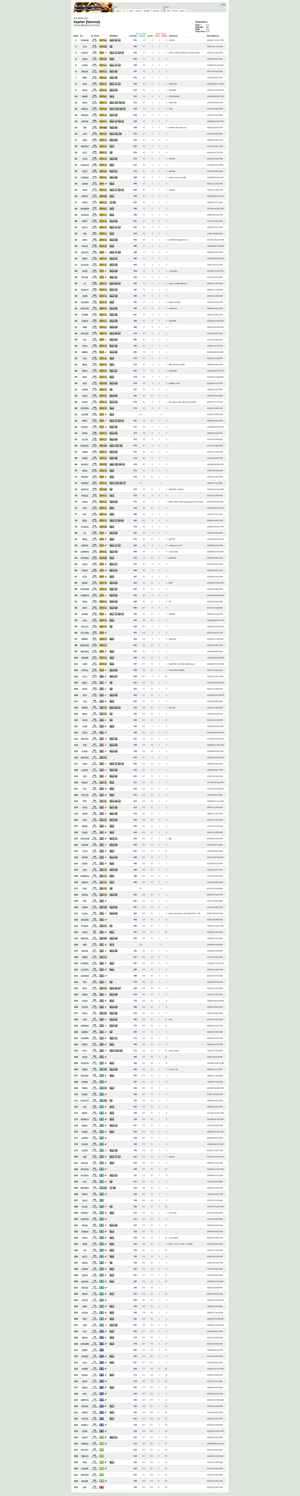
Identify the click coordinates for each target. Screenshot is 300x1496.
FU (85, 533)
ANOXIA (84, 1281)
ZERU (84, 258)
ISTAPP (85, 1144)
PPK (85, 801)
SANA (85, 564)
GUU (85, 383)
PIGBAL (84, 109)
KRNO (85, 907)
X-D (84, 1182)
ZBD (85, 1157)
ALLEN (85, 439)
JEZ (85, 776)
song (118, 11)
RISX (85, 1462)
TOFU (84, 764)
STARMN (85, 1038)
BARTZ (85, 196)
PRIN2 (85, 1088)
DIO (84, 901)
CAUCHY (85, 1100)
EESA (84, 471)
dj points (156, 11)
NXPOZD (85, 1475)
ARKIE (85, 389)
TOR (85, 745)
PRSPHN (85, 408)
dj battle (147, 11)
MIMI (85, 327)
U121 (84, 1362)
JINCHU (84, 882)
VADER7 (85, 483)
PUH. (84, 1051)
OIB (84, 233)
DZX (85, 358)
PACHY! (84, 1450)
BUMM (85, 315)
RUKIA (85, 1375)
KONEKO (85, 876)
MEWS (85, 708)
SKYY (84, 1256)
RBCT (85, 683)
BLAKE (85, 1481)
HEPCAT (85, 489)
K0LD (84, 346)
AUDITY (84, 53)
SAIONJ (84, 1356)
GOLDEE (85, 920)
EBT (85, 1319)
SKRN (85, 994)
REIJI (84, 396)
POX (85, 888)
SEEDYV (85, 290)
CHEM (85, 452)
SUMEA (84, 1032)
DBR (85, 1306)
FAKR (84, 90)
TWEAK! (85, 1456)
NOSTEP (85, 1076)
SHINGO (84, 1444)
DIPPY (85, 221)
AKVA (85, 1057)
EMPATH (85, 1400)
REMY (85, 1113)
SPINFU (84, 1138)
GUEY (85, 103)
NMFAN (84, 545)
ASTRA (85, 1313)
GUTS (84, 1381)
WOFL (85, 421)
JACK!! (85, 1300)
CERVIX (84, 121)
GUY (85, 1394)
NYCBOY (85, 1175)
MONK (85, 826)
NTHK (85, 433)
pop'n (182, 11)
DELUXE (85, 333)
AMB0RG (85, 1026)
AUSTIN (84, 414)
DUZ (85, 695)
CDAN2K (85, 558)
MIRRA (85, 352)
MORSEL (85, 938)
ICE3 (85, 820)
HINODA (85, 115)
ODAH (85, 1194)
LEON (84, 1431)
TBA (85, 982)
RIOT (85, 608)
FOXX (84, 807)
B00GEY (85, 464)
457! (85, 508)
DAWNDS (85, 552)
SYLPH (85, 1007)
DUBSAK (85, 446)
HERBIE (84, 658)
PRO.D (85, 246)
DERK (85, 1350)
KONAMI (85, 40)
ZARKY (85, 1412)
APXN (85, 202)
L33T (85, 134)
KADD (85, 1132)
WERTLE (85, 146)
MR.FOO (84, 739)
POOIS (85, 1150)
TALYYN (84, 795)
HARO (85, 402)
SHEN (85, 814)
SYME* (85, 1094)
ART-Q (85, 227)
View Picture (170, 539)
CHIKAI (85, 321)
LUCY (84, 676)
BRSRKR (85, 1188)
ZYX (85, 46)
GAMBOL (85, 963)
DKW (84, 1244)
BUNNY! (85, 1213)
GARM (85, 184)
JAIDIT (85, 1001)
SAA (85, 620)
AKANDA (85, 976)
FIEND (85, 957)
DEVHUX (85, 1169)
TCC (85, 789)
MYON (85, 857)
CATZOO (85, 969)
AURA (85, 502)
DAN (85, 84)
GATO (84, 171)
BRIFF (85, 1044)
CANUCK (85, 165)
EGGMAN (85, 209)
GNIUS (85, 1263)
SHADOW (84, 589)
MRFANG (85, 651)
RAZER (85, 614)
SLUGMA (85, 302)
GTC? (84, 152)
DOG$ (85, 832)
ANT (85, 1487)
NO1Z (84, 1013)
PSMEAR (85, 177)
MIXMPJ (84, 477)
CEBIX (85, 458)
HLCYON (85, 633)
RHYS (85, 371)
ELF (85, 1107)
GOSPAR (85, 1219)
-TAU (85, 701)
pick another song (81, 18)
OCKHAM (84, 839)
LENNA (85, 1269)
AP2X (84, 190)
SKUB (85, 1294)
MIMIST (85, 639)
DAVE (84, 689)
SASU (85, 59)
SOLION (84, 845)
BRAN (85, 1225)
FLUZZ (85, 1207)
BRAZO (84, 71)
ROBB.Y (84, 1425)
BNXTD (85, 1288)
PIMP (84, 78)
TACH (84, 720)
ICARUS (84, 926)
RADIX (85, 1082)
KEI (84, 340)
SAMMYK (85, 595)
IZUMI (84, 296)
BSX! (84, 988)
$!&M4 (85, 1369)
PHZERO (85, 1063)
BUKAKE (85, 308)
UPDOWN (84, 1344)
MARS (85, 1275)
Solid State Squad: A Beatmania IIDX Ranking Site (93, 7)
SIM (84, 127)
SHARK (84, 951)
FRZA (84, 601)
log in (223, 4)
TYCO (84, 851)
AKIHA (85, 570)
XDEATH (85, 252)
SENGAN (85, 757)
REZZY (85, 782)
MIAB (84, 364)
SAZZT (85, 1437)
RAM (85, 664)
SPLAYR (85, 626)
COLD (85, 932)
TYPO (84, 159)
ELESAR (85, 265)
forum (175, 11)
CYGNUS (85, 527)
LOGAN (84, 770)
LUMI (84, 726)
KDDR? (84, 427)
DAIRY (85, 863)
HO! (85, 1250)
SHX (85, 870)
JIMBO (85, 96)
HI (85, 283)
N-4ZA (85, 751)
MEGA (85, 1337)
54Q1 (84, 140)
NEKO (85, 1387)
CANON (84, 1468)
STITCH (84, 670)
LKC (85, 1331)
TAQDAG (85, 215)
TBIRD (85, 1069)
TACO (84, 732)
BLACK (84, 1163)
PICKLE (84, 495)
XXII (85, 1019)
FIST (85, 514)
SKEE (84, 539)
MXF (85, 945)
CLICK (85, 913)
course (138, 11)
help (168, 11)
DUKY (85, 714)
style (130, 11)
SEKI (85, 1325)
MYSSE (85, 277)
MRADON (84, 645)
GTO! (84, 577)
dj (124, 11)
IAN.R (84, 1238)
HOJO (85, 271)
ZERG (84, 240)
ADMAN (84, 1231)
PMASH (84, 1406)
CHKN (85, 65)
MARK (85, 583)
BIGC (84, 520)
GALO (85, 1200)
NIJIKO (85, 895)
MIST (85, 377)
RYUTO (85, 1419)
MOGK (85, 1125)
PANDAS (85, 1119)
